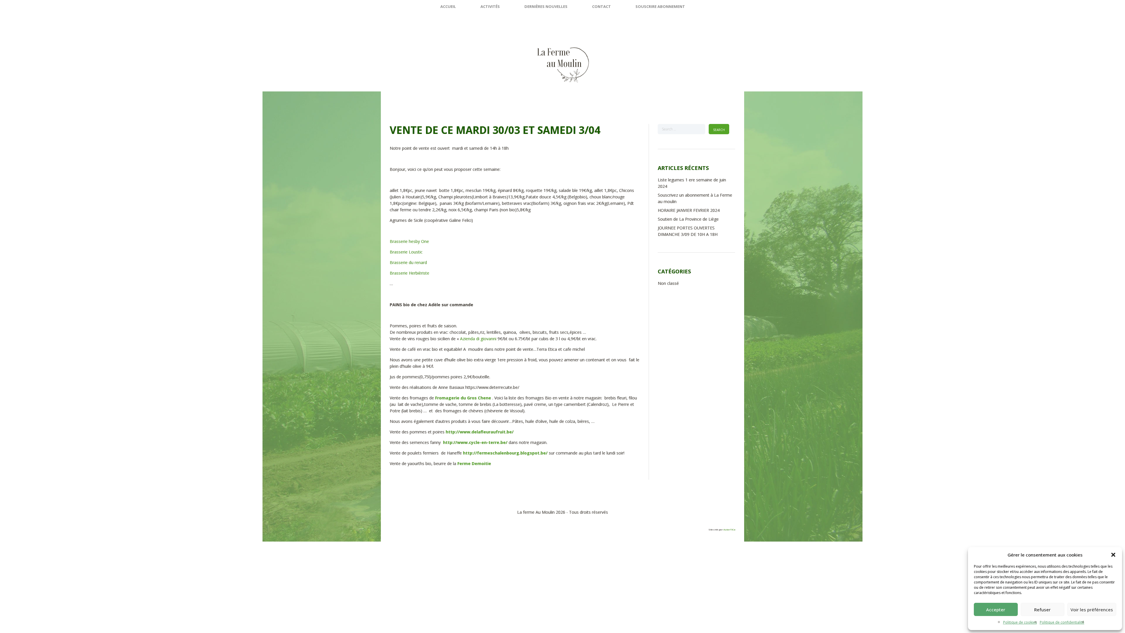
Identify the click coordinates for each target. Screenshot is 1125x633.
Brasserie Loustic (406, 252)
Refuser (1042, 609)
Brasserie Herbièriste (409, 273)
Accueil (448, 6)
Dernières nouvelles (545, 6)
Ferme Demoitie (474, 463)
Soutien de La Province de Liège (688, 219)
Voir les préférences (1092, 609)
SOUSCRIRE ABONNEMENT (660, 6)
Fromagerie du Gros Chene (463, 398)
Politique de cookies (1020, 622)
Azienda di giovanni (478, 338)
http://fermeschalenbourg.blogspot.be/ (505, 453)
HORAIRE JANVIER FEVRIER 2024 (689, 210)
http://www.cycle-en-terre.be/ (475, 442)
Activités (490, 6)
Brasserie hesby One (409, 241)
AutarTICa (729, 529)
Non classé (668, 283)
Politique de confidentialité (1062, 622)
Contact (601, 6)
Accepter (995, 609)
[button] (1113, 555)
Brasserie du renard (409, 262)
